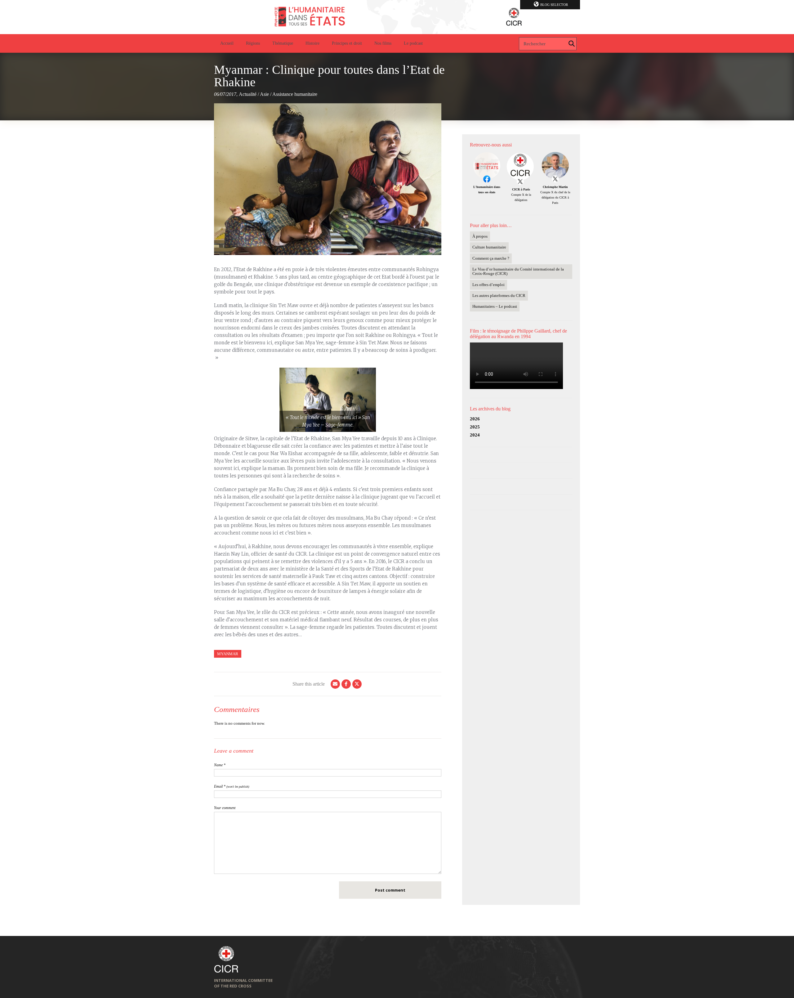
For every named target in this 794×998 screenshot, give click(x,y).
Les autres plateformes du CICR (498, 295)
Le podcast (413, 43)
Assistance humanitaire (294, 94)
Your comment (224, 808)
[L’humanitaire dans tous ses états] (397, 17)
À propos (480, 236)
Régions (253, 43)
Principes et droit (347, 43)
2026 (475, 418)
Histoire (312, 43)
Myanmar (227, 653)
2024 (475, 434)
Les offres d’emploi (488, 284)
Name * (219, 765)
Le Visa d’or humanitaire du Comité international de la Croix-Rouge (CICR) (518, 271)
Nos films (382, 43)
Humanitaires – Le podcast (494, 306)
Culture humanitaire (489, 247)
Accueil (227, 43)
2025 (475, 426)
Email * (231, 786)
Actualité (247, 94)
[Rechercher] (571, 44)
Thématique (282, 43)
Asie (264, 94)
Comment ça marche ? (490, 258)
